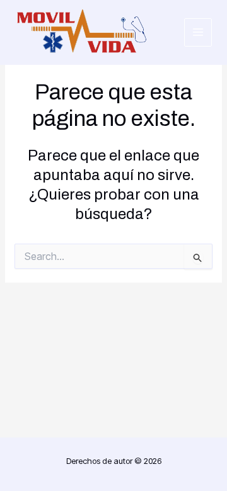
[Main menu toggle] (198, 32)
